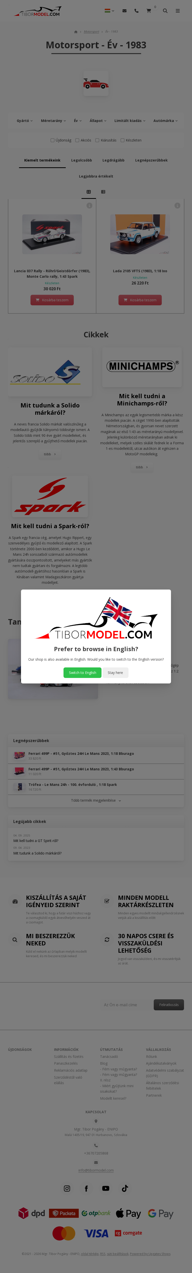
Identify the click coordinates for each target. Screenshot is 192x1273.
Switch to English (82, 672)
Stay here (115, 672)
